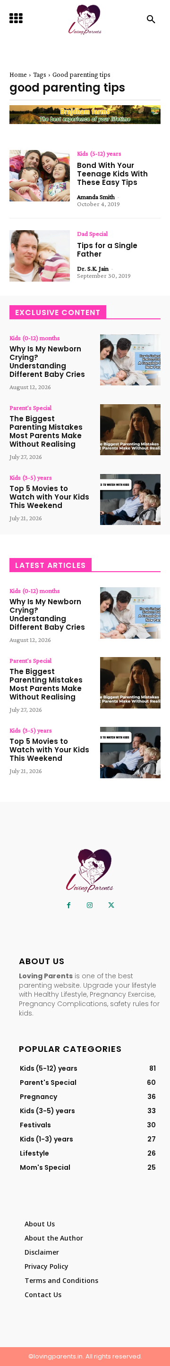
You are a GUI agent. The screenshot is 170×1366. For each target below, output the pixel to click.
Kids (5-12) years (99, 153)
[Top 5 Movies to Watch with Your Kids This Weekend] (130, 499)
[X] (111, 905)
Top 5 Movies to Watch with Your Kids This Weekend (49, 496)
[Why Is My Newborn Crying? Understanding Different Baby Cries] (130, 360)
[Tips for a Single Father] (39, 256)
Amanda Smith (96, 196)
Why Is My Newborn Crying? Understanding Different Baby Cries (47, 361)
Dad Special (92, 233)
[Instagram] (90, 905)
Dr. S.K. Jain (93, 268)
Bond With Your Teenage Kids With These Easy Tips (112, 173)
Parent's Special (30, 407)
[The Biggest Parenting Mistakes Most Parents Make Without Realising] (130, 430)
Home (18, 74)
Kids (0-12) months (34, 337)
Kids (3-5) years (30, 477)
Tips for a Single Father (107, 250)
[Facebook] (68, 905)
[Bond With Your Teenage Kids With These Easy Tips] (39, 175)
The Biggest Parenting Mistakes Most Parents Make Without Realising (46, 431)
